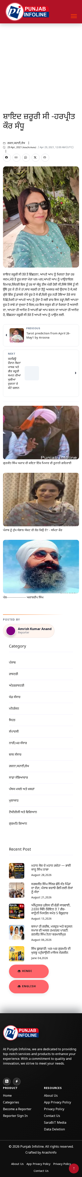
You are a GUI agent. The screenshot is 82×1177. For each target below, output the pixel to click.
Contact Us (52, 1116)
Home (7, 1096)
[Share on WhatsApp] (26, 158)
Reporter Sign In (15, 1116)
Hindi (27, 971)
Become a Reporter (17, 1109)
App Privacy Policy (57, 1103)
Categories (11, 1103)
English (29, 986)
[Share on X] (36, 158)
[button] (73, 15)
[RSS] (7, 1081)
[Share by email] (16, 158)
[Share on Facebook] (7, 158)
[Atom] (16, 1081)
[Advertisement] (41, 66)
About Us (51, 1096)
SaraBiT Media (55, 1123)
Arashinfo (49, 1153)
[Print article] (45, 158)
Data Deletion (54, 1130)
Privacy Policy (54, 1109)
